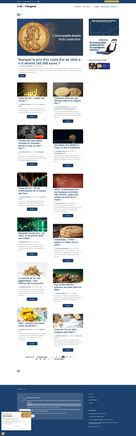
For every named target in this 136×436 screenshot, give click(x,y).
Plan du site (92, 397)
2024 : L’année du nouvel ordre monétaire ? (31, 324)
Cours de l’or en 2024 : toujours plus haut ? (66, 330)
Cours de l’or (86, 6)
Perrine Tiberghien (26, 66)
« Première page (42, 357)
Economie (41, 152)
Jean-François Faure (62, 107)
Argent (97, 6)
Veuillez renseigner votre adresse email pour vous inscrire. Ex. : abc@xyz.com (43, 407)
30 (40, 359)
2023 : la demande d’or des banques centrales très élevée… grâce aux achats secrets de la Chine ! (66, 194)
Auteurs (19, 1)
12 (70, 357)
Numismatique (105, 6)
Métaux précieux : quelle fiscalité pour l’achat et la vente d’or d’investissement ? (103, 423)
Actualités (78, 6)
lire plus (22, 75)
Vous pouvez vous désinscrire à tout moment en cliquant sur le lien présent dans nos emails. (47, 413)
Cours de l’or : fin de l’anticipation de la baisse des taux (32, 191)
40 (44, 359)
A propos (91, 394)
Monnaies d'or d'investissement (64, 109)
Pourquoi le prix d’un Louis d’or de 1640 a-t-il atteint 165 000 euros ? (50, 61)
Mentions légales (93, 400)
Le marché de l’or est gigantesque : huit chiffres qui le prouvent (30, 281)
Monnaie (113, 6)
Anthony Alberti (61, 293)
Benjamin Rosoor (26, 104)
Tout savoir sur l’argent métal (96, 416)
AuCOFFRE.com (27, 1)
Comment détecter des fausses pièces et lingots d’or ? (67, 101)
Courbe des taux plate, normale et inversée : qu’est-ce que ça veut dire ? (30, 144)
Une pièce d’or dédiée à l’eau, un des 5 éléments (67, 146)
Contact (91, 403)
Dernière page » (59, 359)
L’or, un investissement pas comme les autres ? (101, 419)
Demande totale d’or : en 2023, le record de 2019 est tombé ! (31, 236)
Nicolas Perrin (25, 152)
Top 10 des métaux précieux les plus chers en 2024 (68, 287)
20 (36, 359)
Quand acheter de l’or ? (95, 426)
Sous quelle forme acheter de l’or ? (97, 413)
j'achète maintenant (112, 1)
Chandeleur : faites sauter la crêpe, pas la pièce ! (66, 242)
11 (66, 357)
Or (92, 6)
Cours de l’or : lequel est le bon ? (31, 99)
